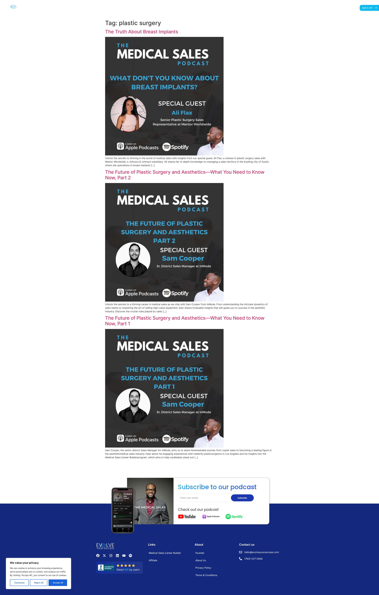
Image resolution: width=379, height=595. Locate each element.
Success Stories (278, 7)
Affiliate (153, 560)
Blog (321, 7)
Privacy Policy (203, 567)
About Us (330, 7)
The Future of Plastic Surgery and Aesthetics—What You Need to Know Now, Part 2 (184, 175)
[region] (38, 573)
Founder (199, 552)
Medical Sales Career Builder (254, 7)
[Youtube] (124, 555)
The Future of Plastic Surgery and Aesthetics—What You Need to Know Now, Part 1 (184, 320)
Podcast (312, 7)
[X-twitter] (104, 555)
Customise (19, 582)
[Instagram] (111, 555)
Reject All (38, 582)
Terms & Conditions (206, 575)
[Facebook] (97, 555)
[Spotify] (130, 555)
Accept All (58, 582)
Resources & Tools (296, 7)
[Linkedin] (117, 555)
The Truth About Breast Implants (141, 32)
